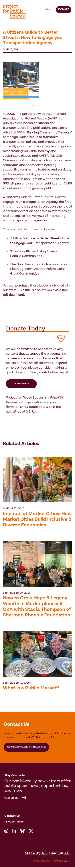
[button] (48, 9)
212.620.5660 (39, 747)
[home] (16, 11)
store (13, 290)
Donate (63, 9)
